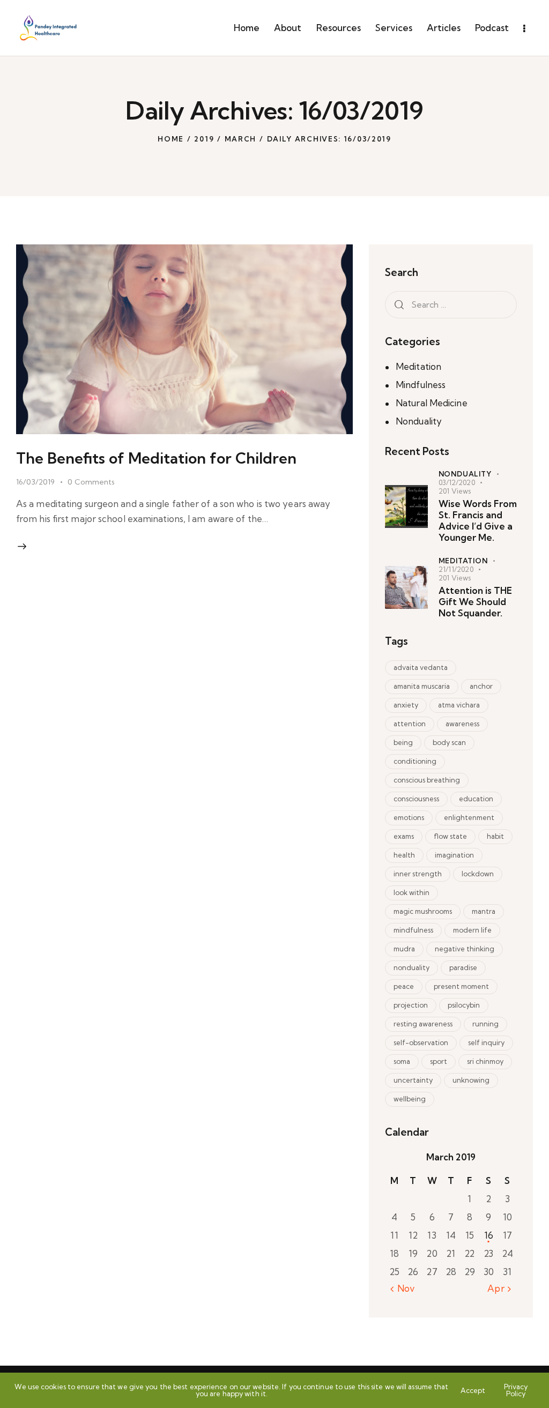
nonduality (411, 967)
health (404, 855)
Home (171, 139)
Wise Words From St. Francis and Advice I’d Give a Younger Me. (478, 520)
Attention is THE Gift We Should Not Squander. (475, 602)
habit (495, 836)
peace (404, 986)
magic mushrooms (423, 911)
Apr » (499, 1288)
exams (404, 836)
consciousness (416, 798)
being (403, 742)
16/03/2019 (35, 482)
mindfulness (413, 930)
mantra (483, 911)
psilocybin (464, 1005)
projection (411, 1005)
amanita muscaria (422, 686)
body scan (449, 742)
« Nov (403, 1288)
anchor (481, 686)
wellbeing (410, 1098)
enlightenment (469, 817)
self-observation (421, 1042)
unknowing (470, 1080)
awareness (462, 723)
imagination (454, 855)
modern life (472, 930)
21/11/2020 (456, 569)
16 (488, 1235)
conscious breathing (427, 780)
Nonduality (419, 421)
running (485, 1023)
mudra (404, 948)
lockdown (478, 873)
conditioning (415, 761)
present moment (461, 986)
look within (411, 892)
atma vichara (459, 705)
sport (438, 1061)
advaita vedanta (421, 667)
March (241, 139)
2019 (204, 139)
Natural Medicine (432, 402)
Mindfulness (421, 384)
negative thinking (464, 948)
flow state (450, 836)
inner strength (418, 873)
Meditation (418, 366)
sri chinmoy (485, 1061)
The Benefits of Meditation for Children (156, 458)
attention (410, 723)
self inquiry (486, 1042)
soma (402, 1061)
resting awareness (423, 1023)
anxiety (406, 705)
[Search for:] (451, 304)
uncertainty (413, 1080)
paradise (463, 967)
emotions (409, 817)
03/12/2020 (457, 482)
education (476, 798)
